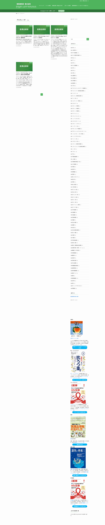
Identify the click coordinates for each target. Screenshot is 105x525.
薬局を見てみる (80, 444)
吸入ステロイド (75, 176)
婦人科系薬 (75, 184)
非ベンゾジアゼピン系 (77, 285)
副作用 (74, 169)
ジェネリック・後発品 (77, 100)
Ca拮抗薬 (74, 50)
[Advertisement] (79, 28)
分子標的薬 (75, 164)
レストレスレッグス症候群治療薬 (79, 146)
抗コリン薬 (75, 199)
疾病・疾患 (75, 242)
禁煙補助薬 (75, 252)
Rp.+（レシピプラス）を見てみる (79, 379)
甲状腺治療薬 (75, 240)
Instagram (61, 11)
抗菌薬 (74, 220)
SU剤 (73, 73)
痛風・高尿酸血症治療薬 (77, 245)
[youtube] (85, 1)
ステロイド (75, 103)
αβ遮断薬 (74, 75)
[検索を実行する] (88, 39)
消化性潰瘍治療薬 (76, 230)
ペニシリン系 (75, 138)
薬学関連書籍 (75, 270)
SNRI (73, 68)
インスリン (75, 93)
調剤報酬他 (75, 278)
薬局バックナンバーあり (80, 442)
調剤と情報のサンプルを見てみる (79, 475)
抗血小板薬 (75, 222)
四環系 (74, 182)
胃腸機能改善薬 (75, 265)
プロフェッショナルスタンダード (79, 131)
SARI (73, 62)
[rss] (86, 1)
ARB (74, 47)
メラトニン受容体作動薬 (77, 144)
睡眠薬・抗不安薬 (76, 250)
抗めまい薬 (75, 192)
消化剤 (74, 227)
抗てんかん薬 (75, 189)
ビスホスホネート (76, 121)
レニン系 (74, 149)
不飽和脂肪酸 (75, 156)
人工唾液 (74, 159)
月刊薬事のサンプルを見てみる (80, 506)
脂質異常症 (75, 268)
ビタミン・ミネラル (76, 123)
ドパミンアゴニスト (76, 116)
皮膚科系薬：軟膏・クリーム (78, 247)
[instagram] (82, 1)
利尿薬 (74, 166)
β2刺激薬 (74, 78)
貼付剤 (74, 280)
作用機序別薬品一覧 (76, 161)
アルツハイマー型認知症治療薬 (78, 90)
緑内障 (74, 258)
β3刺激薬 (74, 80)
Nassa (74, 57)
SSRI (73, 70)
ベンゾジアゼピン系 (76, 136)
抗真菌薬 (74, 214)
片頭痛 (74, 237)
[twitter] (80, 1)
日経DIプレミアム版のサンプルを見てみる (80, 347)
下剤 (73, 154)
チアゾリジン (75, 113)
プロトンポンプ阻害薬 (77, 128)
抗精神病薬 (75, 217)
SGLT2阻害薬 (75, 65)
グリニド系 (75, 98)
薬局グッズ (75, 273)
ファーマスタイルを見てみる (79, 412)
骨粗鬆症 (74, 288)
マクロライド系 (75, 141)
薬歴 (73, 275)
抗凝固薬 (74, 212)
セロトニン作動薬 (76, 106)
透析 (73, 283)
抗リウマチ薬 (75, 207)
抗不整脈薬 (75, 209)
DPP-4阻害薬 (75, 52)
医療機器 (74, 171)
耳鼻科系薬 (75, 260)
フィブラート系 (75, 126)
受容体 (74, 174)
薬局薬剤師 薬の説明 (74, 296)
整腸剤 (74, 225)
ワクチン (74, 151)
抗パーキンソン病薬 (76, 204)
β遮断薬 (74, 83)
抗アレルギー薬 (76, 194)
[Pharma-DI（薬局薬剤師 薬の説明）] (23, 4)
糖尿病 (74, 255)
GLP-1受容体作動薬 (76, 55)
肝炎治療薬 (75, 263)
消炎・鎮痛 (75, 232)
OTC (73, 60)
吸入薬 (74, 179)
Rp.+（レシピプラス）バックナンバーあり (79, 377)
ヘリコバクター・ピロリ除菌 (78, 133)
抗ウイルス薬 (75, 197)
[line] (83, 1)
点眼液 (74, 235)
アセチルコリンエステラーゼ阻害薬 (79, 88)
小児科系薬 (75, 187)
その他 (74, 85)
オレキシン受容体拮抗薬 (77, 95)
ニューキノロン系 (76, 118)
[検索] (88, 1)
